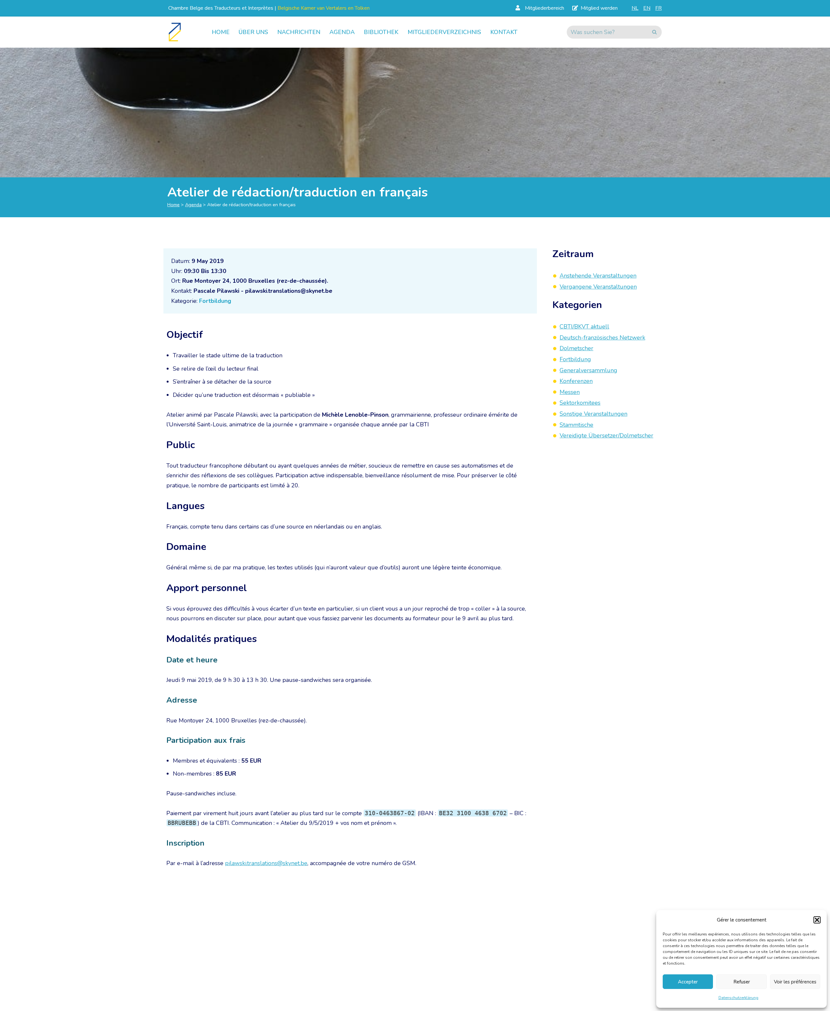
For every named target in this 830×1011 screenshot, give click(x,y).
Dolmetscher (576, 348)
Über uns (253, 32)
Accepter (688, 982)
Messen (570, 392)
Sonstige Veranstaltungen (593, 414)
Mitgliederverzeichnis (444, 32)
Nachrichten (298, 32)
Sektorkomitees (580, 403)
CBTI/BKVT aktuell (584, 326)
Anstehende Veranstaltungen (598, 276)
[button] (817, 920)
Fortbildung (215, 301)
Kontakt (503, 32)
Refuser (741, 982)
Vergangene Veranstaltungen (598, 287)
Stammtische (576, 425)
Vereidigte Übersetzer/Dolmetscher (606, 435)
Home (221, 32)
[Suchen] (654, 32)
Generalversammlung (588, 370)
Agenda (342, 32)
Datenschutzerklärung (738, 997)
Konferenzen (576, 381)
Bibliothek (381, 32)
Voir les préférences (795, 982)
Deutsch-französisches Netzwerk (602, 337)
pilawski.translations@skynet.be (266, 863)
